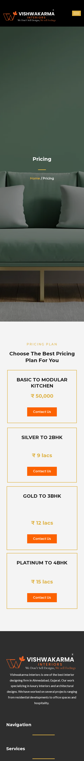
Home (35, 178)
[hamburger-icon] (76, 13)
